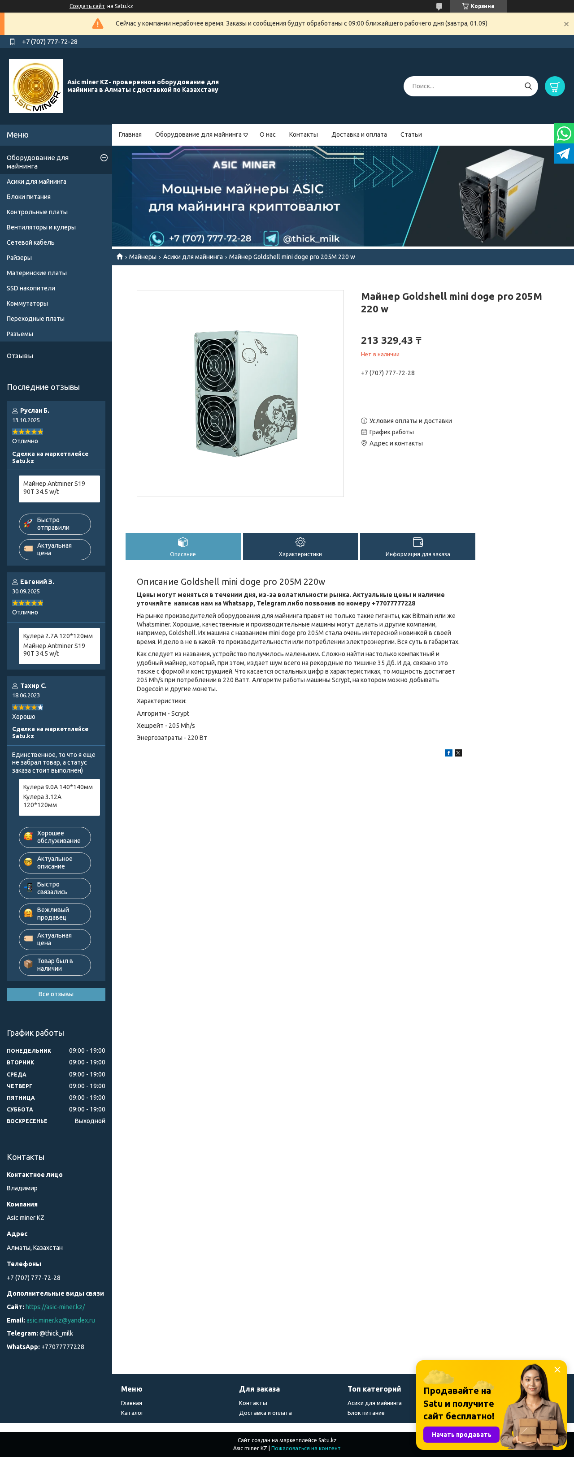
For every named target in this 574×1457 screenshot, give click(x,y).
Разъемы (20, 333)
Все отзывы (56, 994)
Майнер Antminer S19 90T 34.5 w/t (54, 487)
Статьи (411, 134)
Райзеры (19, 257)
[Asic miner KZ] (36, 85)
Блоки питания (29, 196)
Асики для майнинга (193, 256)
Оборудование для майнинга (198, 134)
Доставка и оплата (359, 134)
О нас (268, 134)
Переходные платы (36, 318)
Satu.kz (327, 1440)
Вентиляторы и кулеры (41, 227)
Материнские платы (37, 273)
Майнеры (143, 256)
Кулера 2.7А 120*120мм (58, 636)
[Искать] (528, 86)
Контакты (303, 134)
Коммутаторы (27, 303)
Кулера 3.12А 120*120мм (42, 800)
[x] (458, 754)
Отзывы (20, 355)
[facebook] (448, 754)
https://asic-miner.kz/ (55, 1306)
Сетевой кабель (31, 242)
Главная (130, 134)
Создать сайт (87, 6)
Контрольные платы (37, 212)
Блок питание (366, 1412)
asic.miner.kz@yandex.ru (60, 1320)
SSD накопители (31, 288)
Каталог (132, 1412)
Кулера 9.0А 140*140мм (58, 787)
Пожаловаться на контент (306, 1448)
